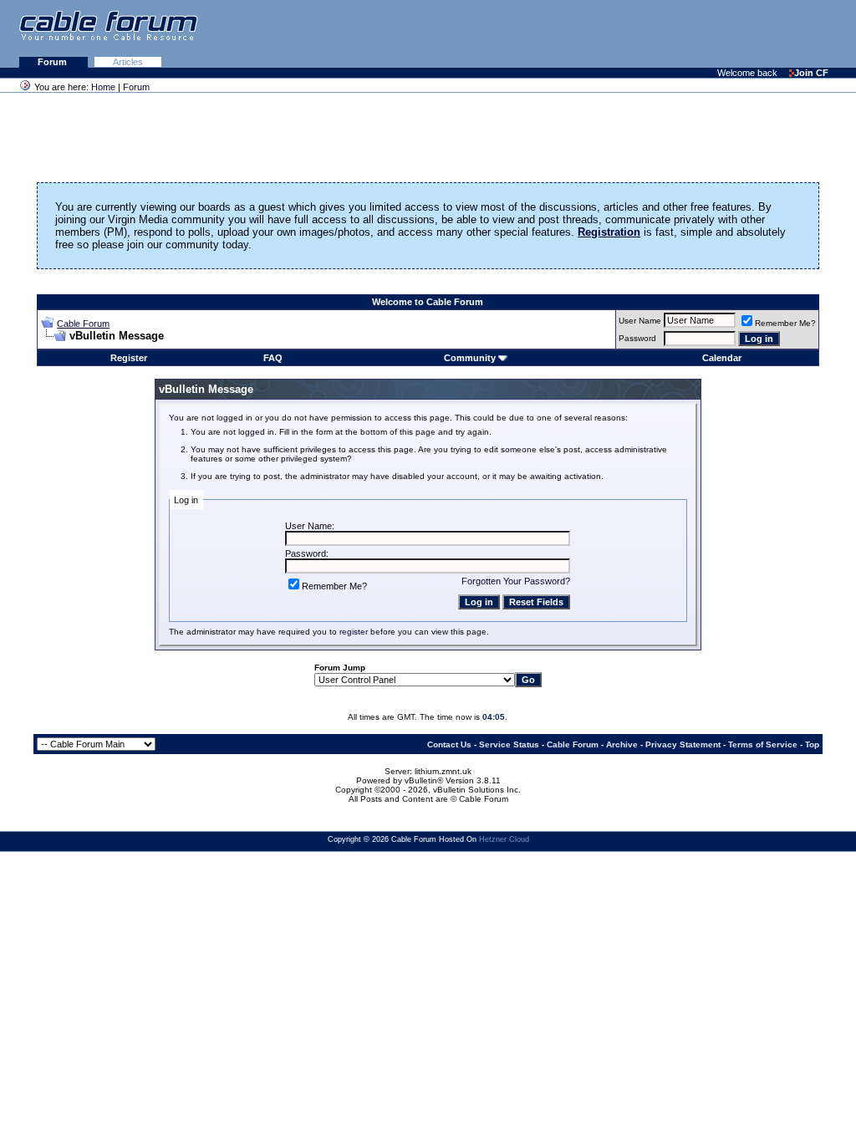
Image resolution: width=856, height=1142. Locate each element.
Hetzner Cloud (504, 839)
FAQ (273, 358)
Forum (53, 62)
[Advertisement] (652, 33)
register (353, 631)
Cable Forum (83, 324)
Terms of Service (762, 744)
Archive (622, 744)
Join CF (811, 73)
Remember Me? (785, 323)
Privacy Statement (683, 744)
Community (470, 358)
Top (812, 744)
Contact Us (449, 744)
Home (103, 87)
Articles (128, 62)
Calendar (721, 358)
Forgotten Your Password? (515, 581)
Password (637, 338)
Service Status (509, 744)
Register (128, 358)
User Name (640, 320)
